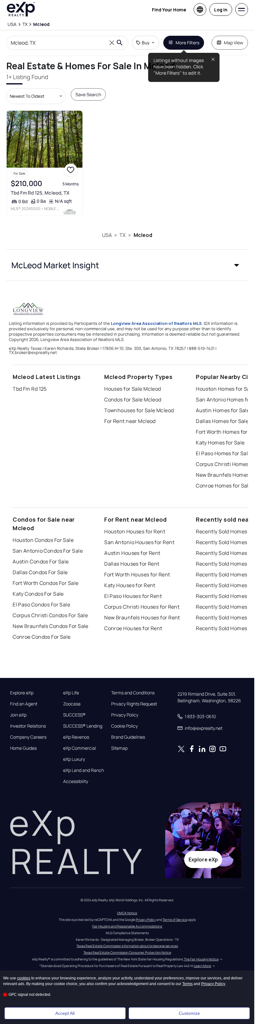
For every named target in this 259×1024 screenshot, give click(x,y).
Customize (189, 1013)
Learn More (202, 966)
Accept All (65, 1013)
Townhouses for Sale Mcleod (139, 410)
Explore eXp (21, 693)
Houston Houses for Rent (134, 531)
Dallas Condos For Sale (40, 572)
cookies (23, 978)
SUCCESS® (74, 715)
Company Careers (28, 737)
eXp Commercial (79, 748)
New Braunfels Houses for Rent (142, 617)
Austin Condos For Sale (41, 561)
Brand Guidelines (128, 737)
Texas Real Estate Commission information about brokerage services (127, 946)
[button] (127, 265)
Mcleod (143, 235)
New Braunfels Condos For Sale (50, 626)
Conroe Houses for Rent (133, 628)
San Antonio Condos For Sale (48, 550)
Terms (187, 984)
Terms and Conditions (132, 693)
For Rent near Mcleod (130, 421)
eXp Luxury (74, 759)
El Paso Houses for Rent (133, 596)
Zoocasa (72, 704)
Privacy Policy (124, 715)
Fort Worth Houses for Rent (137, 574)
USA (107, 235)
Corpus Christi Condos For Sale (50, 615)
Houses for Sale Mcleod (132, 388)
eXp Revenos (76, 737)
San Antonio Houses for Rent (139, 542)
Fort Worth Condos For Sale (45, 583)
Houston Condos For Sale (43, 540)
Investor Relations (28, 726)
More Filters (187, 43)
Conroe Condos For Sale (42, 636)
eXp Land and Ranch (83, 770)
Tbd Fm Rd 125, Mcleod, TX (40, 192)
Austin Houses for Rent (132, 552)
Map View (233, 43)
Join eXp (18, 715)
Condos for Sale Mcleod (132, 399)
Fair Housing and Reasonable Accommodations (127, 926)
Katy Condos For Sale (38, 593)
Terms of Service (175, 919)
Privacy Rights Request (134, 704)
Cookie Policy (124, 726)
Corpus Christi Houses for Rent (141, 606)
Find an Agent (23, 704)
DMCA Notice (127, 913)
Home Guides (23, 748)
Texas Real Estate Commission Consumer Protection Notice (127, 952)
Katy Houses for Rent (129, 585)
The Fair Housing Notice (201, 959)
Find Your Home (169, 10)
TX (122, 235)
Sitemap (119, 748)
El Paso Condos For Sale (41, 604)
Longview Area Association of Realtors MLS (156, 323)
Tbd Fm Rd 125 (30, 388)
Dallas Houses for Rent (132, 563)
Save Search (88, 94)
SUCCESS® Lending (82, 726)
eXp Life (71, 693)
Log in (220, 10)
